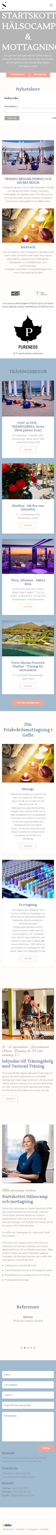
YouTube (19, 1529)
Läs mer (28, 449)
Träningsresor (17, 74)
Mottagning (40, 74)
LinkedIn (44, 1529)
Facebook (8, 1529)
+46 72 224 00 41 (20, 1488)
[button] (21, 1347)
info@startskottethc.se (22, 1495)
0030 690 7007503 (22, 1491)
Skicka (46, 1448)
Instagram (32, 1529)
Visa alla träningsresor (28, 702)
